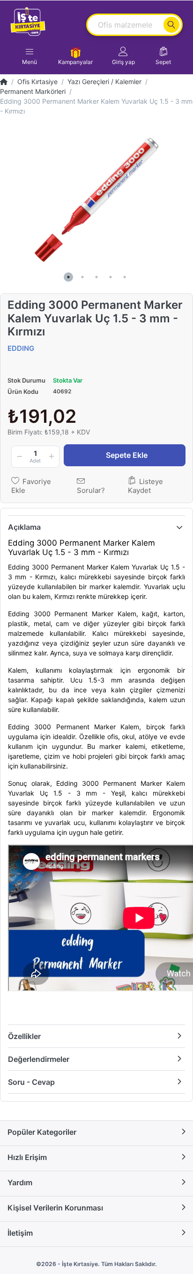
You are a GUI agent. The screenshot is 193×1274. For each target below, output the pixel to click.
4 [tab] (110, 277)
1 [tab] (68, 277)
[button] (123, 56)
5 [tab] (124, 277)
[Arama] (171, 25)
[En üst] (3, 81)
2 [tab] (82, 277)
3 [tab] (96, 277)
